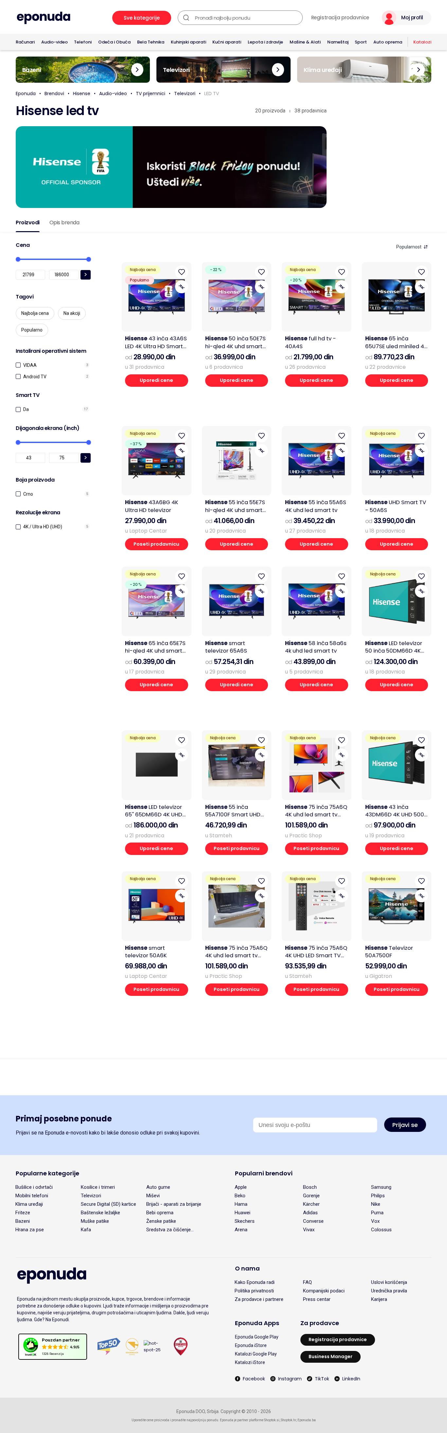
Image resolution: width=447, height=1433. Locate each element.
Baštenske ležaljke (100, 1213)
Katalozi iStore (250, 1362)
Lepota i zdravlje (265, 42)
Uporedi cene (156, 380)
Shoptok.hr (288, 1420)
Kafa (86, 1230)
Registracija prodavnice (340, 17)
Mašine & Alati (305, 42)
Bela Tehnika (150, 42)
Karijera (379, 1299)
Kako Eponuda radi (255, 1282)
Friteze (22, 1213)
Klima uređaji (29, 1204)
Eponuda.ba (306, 1420)
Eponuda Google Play (256, 1336)
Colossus (381, 1230)
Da (26, 409)
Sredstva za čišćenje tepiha (168, 1230)
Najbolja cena (35, 313)
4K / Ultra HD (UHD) (42, 526)
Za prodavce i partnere (259, 1299)
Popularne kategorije (47, 1173)
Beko (240, 1196)
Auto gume (158, 1187)
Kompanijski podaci (324, 1291)
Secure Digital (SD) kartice (108, 1204)
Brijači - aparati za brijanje (173, 1204)
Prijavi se (405, 1125)
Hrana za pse (29, 1230)
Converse (313, 1221)
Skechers (245, 1221)
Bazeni (22, 1221)
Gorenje (311, 1196)
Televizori (184, 93)
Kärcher (311, 1204)
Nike (375, 1204)
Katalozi (422, 42)
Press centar (317, 1299)
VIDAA (30, 365)
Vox (375, 1221)
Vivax (308, 1230)
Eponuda (26, 93)
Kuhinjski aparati (188, 42)
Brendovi (54, 93)
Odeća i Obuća (114, 42)
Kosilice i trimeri (98, 1187)
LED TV (211, 93)
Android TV (34, 376)
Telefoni (83, 42)
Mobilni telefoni (31, 1196)
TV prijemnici (150, 93)
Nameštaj (338, 42)
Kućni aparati (226, 42)
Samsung (381, 1187)
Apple (241, 1187)
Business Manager (330, 1356)
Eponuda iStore (251, 1345)
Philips (378, 1196)
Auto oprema (387, 42)
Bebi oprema (159, 1213)
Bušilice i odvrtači (34, 1187)
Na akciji (71, 313)
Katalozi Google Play (256, 1353)
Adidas (310, 1213)
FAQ (307, 1282)
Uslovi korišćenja (389, 1282)
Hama (241, 1204)
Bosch (310, 1187)
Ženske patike (161, 1221)
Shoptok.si (271, 1420)
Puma (377, 1213)
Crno (28, 494)
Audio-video (54, 42)
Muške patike (95, 1221)
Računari (25, 42)
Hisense (81, 93)
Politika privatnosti (254, 1291)
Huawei (242, 1213)
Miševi (153, 1196)
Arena (241, 1230)
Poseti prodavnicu (156, 544)
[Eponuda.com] (43, 17)
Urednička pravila (389, 1291)
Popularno (32, 330)
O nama (247, 1268)
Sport (361, 42)
